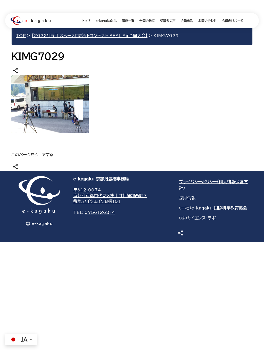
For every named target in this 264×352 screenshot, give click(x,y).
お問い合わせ (207, 20)
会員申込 (187, 20)
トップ (86, 20)
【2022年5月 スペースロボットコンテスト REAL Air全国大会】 (89, 35)
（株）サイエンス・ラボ (197, 218)
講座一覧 (128, 20)
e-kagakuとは (106, 20)
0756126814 (100, 212)
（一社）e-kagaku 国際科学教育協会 (213, 208)
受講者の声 (168, 20)
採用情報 (187, 198)
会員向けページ (232, 20)
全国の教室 (147, 20)
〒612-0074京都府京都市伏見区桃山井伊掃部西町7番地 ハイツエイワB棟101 (110, 196)
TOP (21, 35)
